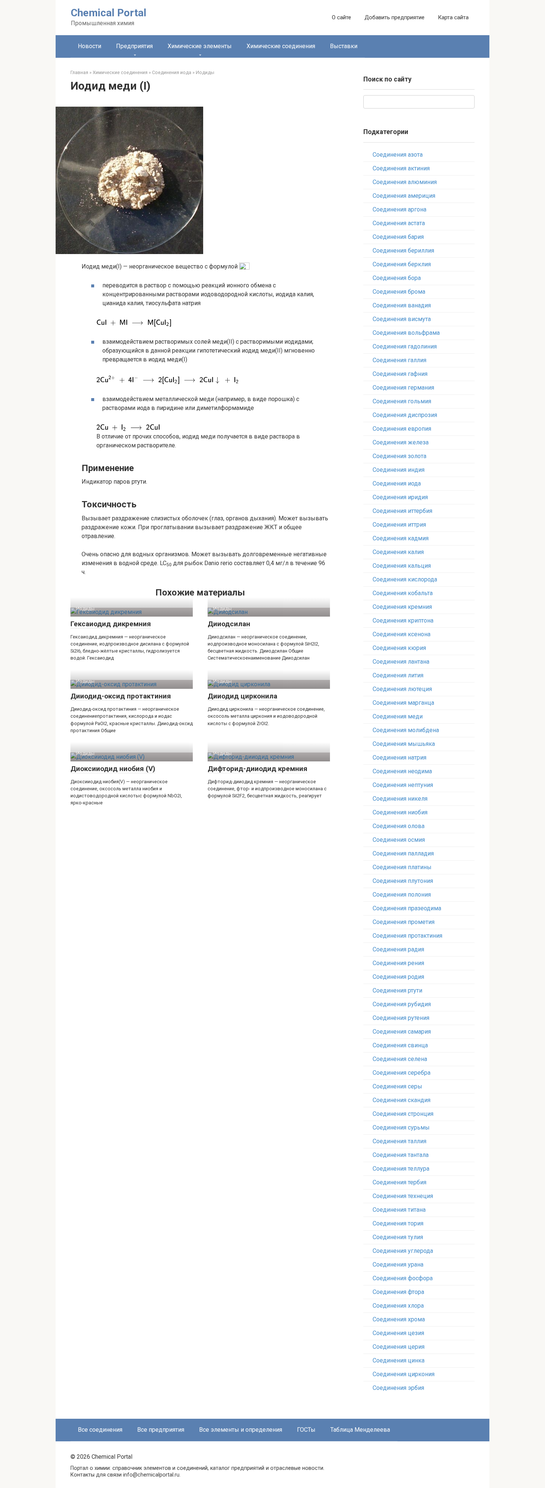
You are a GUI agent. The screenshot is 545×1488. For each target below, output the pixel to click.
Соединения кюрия (399, 647)
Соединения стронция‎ (403, 1113)
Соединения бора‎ (397, 277)
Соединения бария (398, 236)
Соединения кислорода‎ (405, 579)
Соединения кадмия (401, 538)
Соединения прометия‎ (404, 921)
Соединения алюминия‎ (405, 182)
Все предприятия (160, 1429)
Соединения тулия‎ (398, 1237)
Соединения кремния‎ (402, 606)
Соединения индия (399, 469)
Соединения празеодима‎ (407, 908)
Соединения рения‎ (398, 963)
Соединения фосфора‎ (403, 1278)
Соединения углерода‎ (403, 1250)
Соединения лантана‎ (401, 661)
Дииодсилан (229, 624)
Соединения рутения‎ (401, 1017)
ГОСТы (306, 1429)
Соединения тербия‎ (399, 1182)
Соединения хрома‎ (399, 1319)
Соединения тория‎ (398, 1223)
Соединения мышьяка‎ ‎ (404, 743)
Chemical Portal (108, 13)
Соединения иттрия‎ (399, 524)
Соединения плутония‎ (403, 880)
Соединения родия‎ (398, 976)
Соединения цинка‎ (399, 1360)
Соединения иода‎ (397, 483)
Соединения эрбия (398, 1387)
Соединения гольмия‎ (402, 401)
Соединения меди (398, 716)
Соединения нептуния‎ (403, 784)
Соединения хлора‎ (398, 1305)
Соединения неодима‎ (402, 771)
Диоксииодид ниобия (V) (112, 768)
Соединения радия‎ (398, 949)
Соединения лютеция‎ (402, 689)
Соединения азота (398, 154)
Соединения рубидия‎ (402, 1004)
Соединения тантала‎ (401, 1154)
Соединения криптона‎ (403, 620)
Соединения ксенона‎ (401, 634)
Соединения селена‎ (400, 1058)
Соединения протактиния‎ (407, 935)
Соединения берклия (402, 264)
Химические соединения (281, 46)
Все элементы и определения (240, 1429)
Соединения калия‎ (398, 552)
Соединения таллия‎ (399, 1141)
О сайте (341, 17)
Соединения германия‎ (403, 387)
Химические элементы (200, 46)
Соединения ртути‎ (397, 990)
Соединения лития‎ (398, 675)
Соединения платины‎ (402, 867)
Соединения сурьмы (401, 1127)
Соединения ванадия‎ (402, 305)
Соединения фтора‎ (398, 1291)
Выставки (343, 46)
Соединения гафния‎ (400, 373)
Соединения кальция (402, 565)
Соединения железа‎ (401, 442)
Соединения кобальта (403, 593)
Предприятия (134, 46)
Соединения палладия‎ (403, 853)
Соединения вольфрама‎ (406, 332)
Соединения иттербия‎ (402, 510)
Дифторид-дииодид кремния (257, 768)
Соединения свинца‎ (400, 1045)
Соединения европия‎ (402, 428)
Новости (89, 46)
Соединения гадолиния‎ (405, 346)
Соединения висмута (402, 319)
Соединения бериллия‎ (403, 250)
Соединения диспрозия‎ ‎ (406, 414)
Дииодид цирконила (242, 696)
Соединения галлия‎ (399, 360)
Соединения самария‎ (402, 1031)
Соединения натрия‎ (399, 757)
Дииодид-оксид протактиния (120, 696)
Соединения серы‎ (397, 1086)
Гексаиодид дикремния (110, 624)
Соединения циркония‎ (404, 1374)
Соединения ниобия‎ (400, 812)
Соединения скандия (401, 1100)
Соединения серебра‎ (401, 1072)
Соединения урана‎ (398, 1264)
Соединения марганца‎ (403, 702)
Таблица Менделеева (360, 1429)
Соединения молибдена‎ (406, 730)
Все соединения (100, 1429)
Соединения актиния (401, 168)
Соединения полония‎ (402, 894)
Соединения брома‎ (399, 291)
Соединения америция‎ (404, 195)
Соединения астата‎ (399, 223)
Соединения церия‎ (399, 1346)
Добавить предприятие (394, 17)
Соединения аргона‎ (399, 209)
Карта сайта (453, 17)
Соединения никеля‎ (400, 798)
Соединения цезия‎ (398, 1333)
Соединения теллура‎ (401, 1168)
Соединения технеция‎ (403, 1196)
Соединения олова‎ (399, 826)
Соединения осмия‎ (399, 839)
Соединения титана (399, 1209)
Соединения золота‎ (399, 456)
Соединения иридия (400, 497)
